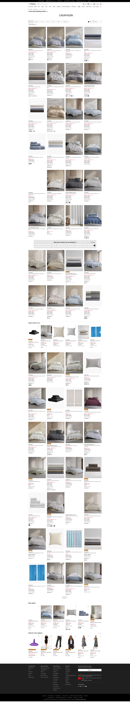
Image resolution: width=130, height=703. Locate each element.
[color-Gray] (85, 384)
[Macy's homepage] (29, 9)
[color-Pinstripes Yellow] (47, 167)
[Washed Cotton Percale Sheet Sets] (37, 73)
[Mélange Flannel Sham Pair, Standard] (83, 332)
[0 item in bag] (101, 4)
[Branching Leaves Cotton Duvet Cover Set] (55, 260)
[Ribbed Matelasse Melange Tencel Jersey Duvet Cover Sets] (93, 432)
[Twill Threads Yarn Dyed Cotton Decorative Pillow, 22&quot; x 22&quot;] (55, 539)
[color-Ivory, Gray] (85, 95)
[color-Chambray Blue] (73, 95)
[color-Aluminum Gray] (86, 282)
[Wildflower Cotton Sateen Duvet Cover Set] (37, 37)
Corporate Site (68, 671)
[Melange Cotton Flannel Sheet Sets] (93, 539)
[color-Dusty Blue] (30, 59)
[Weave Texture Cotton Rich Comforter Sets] (55, 363)
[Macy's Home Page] (32, 4)
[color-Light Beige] (30, 95)
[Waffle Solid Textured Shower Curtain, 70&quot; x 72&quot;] (74, 215)
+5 (74, 282)
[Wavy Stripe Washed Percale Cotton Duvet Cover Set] (37, 398)
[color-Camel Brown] (66, 95)
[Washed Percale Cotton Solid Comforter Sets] (74, 73)
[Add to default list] (38, 326)
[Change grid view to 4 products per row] (88, 22)
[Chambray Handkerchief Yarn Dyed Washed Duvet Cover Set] (74, 573)
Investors (67, 673)
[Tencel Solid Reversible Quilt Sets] (93, 260)
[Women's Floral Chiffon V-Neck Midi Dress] (83, 642)
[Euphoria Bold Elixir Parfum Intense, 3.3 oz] (34, 642)
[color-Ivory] (47, 318)
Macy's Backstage (55, 673)
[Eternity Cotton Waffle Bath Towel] (37, 502)
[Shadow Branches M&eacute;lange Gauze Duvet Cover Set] (55, 215)
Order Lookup (30, 671)
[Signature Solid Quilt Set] (55, 295)
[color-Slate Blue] (86, 238)
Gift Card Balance (43, 673)
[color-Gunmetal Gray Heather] (69, 202)
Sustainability (67, 682)
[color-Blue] (88, 384)
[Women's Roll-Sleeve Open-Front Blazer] (71, 642)
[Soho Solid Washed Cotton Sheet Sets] (37, 109)
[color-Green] (85, 318)
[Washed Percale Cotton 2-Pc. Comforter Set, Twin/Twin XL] (74, 37)
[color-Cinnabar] (54, 526)
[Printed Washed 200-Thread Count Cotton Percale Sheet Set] (55, 144)
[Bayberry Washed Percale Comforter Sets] (74, 109)
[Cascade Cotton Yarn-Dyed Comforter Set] (93, 180)
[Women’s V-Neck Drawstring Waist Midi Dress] (96, 642)
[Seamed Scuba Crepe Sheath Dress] (46, 642)
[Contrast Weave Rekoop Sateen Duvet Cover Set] (37, 363)
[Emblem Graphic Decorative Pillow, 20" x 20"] (58, 332)
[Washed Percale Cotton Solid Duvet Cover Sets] (55, 109)
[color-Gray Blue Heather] (68, 202)
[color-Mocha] (86, 95)
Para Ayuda (30, 673)
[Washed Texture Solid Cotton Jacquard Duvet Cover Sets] (55, 502)
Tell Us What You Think (56, 688)
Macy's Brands (55, 675)
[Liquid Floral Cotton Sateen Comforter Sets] (55, 180)
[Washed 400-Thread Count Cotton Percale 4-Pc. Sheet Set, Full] (37, 180)
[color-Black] (29, 525)
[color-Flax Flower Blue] (49, 559)
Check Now (90, 680)
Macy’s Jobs (67, 677)
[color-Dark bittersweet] (51, 526)
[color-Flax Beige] (66, 385)
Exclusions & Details (84, 680)
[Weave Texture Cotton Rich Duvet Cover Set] (37, 432)
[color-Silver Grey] (86, 560)
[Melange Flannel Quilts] (55, 573)
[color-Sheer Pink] (29, 131)
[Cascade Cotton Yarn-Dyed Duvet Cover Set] (37, 539)
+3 (55, 489)
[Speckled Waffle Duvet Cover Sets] (74, 432)
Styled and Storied (68, 684)
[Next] (81, 37)
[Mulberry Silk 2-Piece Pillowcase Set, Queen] (93, 363)
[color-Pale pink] (73, 282)
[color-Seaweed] (30, 131)
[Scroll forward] (94, 245)
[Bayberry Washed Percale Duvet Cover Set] (74, 295)
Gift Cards (42, 671)
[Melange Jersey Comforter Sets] (93, 73)
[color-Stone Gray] (85, 60)
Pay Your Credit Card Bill (44, 677)
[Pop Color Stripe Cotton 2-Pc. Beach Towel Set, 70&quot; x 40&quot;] (74, 539)
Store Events (55, 682)
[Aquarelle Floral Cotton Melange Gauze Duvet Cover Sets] (74, 144)
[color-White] (88, 60)
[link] (37, 54)
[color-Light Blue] (29, 163)
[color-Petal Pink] (32, 95)
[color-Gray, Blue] (85, 454)
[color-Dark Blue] (86, 318)
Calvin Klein (35, 9)
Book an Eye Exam (56, 686)
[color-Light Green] (30, 163)
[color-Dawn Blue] (85, 282)
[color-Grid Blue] (49, 167)
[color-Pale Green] (68, 385)
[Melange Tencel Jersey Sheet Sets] (74, 260)
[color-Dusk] (29, 59)
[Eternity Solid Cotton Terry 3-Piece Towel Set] (34, 332)
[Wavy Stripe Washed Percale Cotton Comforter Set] (93, 109)
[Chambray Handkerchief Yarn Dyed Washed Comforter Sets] (93, 144)
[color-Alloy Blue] (86, 60)
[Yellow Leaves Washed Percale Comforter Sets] (37, 260)
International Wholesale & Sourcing (71, 675)
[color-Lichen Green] (66, 282)
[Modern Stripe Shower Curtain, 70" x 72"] (96, 612)
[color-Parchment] (47, 559)
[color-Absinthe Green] (34, 95)
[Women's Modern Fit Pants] (58, 642)
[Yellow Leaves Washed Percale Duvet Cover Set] (93, 502)
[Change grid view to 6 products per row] (90, 21)
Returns (29, 675)
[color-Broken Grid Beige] (51, 167)
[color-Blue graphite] (35, 95)
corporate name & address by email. (81, 699)
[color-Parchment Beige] (32, 59)
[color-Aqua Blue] (68, 282)
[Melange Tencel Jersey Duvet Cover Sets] (55, 432)
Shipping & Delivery (31, 677)
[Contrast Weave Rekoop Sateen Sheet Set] (93, 295)
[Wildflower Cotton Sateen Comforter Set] (55, 37)
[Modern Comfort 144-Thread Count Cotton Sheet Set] (93, 37)
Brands (31, 9)
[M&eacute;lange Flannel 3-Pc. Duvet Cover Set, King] (93, 573)
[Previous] (66, 37)
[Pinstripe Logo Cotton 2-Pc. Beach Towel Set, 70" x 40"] (96, 332)
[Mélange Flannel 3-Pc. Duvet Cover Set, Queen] (46, 332)
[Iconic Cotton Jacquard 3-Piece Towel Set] (37, 144)
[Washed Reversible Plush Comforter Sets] (93, 215)
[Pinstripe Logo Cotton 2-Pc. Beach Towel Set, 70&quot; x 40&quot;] (37, 573)
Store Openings (55, 684)
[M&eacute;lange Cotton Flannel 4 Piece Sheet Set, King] (93, 467)
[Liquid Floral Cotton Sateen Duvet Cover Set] (37, 295)
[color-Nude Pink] (85, 238)
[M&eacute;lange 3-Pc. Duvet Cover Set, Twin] (74, 502)
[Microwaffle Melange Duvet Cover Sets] (74, 363)
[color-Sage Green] (88, 238)
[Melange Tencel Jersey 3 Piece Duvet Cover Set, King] (37, 215)
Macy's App (55, 671)
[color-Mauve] (86, 384)
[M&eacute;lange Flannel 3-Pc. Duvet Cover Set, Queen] (74, 467)
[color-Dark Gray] (71, 95)
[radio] (29, 59)
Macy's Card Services (44, 675)
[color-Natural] (85, 560)
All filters (93, 242)
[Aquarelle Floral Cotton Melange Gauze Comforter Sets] (55, 73)
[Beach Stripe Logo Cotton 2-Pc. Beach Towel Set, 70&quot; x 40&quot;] (74, 398)
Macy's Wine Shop (56, 677)
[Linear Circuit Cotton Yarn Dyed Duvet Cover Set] (93, 398)
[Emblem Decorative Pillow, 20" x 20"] (71, 332)
